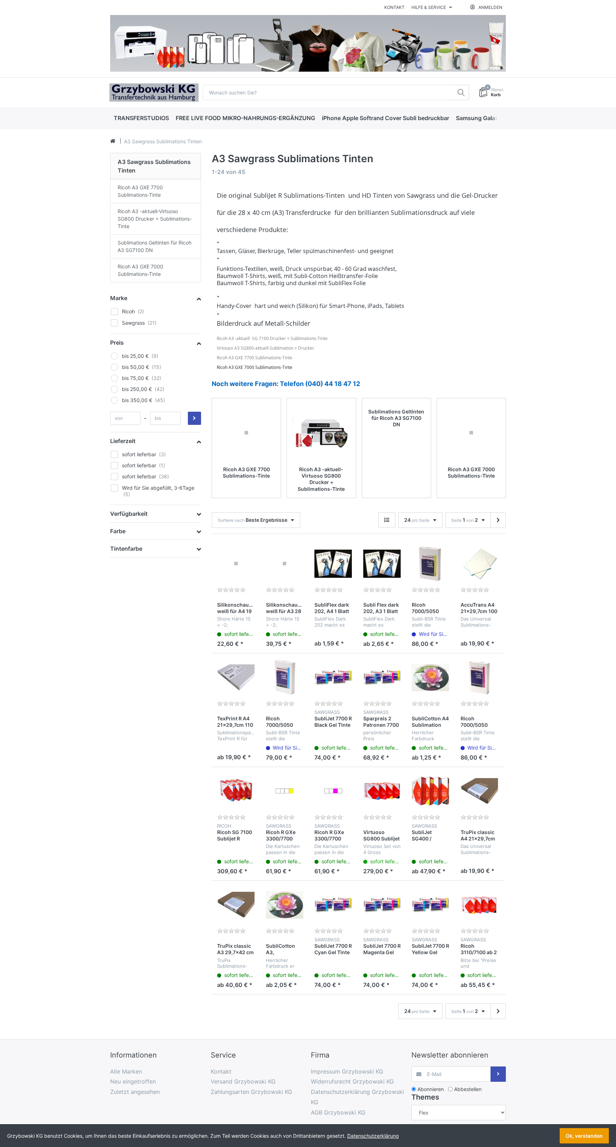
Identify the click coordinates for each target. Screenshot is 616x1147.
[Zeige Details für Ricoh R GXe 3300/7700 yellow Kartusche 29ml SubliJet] (285, 791)
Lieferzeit (122, 440)
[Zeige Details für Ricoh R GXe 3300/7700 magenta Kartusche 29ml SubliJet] (333, 791)
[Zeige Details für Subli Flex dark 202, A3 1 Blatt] (382, 564)
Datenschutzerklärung (373, 1136)
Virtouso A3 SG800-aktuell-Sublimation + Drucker (265, 348)
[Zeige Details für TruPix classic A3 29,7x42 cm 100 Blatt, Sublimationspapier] (236, 905)
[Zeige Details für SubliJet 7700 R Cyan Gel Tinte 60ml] (333, 905)
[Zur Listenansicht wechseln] (386, 520)
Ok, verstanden (584, 1136)
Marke (118, 298)
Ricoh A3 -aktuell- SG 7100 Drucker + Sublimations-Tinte (272, 338)
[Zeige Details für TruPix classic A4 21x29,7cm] (479, 791)
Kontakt (394, 7)
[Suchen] (461, 92)
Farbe (117, 531)
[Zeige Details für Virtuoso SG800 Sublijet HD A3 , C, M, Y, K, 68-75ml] (382, 791)
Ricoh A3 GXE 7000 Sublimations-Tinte (254, 367)
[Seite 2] (498, 520)
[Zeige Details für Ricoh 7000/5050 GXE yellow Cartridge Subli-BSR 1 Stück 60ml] (431, 564)
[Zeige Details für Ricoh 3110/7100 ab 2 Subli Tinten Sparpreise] (479, 905)
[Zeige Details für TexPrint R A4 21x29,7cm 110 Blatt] (236, 677)
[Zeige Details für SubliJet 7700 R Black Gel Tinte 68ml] (333, 677)
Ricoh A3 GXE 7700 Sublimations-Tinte (254, 358)
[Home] (112, 141)
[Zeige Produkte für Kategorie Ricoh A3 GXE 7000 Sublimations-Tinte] (471, 433)
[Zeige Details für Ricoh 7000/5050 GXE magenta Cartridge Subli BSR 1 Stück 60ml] (479, 677)
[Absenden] (498, 1074)
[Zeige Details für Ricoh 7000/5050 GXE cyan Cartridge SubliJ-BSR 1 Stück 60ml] (285, 677)
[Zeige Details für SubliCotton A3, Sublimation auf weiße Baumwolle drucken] (285, 905)
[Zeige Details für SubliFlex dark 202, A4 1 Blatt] (333, 564)
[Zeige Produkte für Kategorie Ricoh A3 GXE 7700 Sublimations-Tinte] (246, 433)
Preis (117, 342)
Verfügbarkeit (129, 513)
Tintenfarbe (126, 548)
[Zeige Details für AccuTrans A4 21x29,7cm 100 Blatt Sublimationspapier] (479, 564)
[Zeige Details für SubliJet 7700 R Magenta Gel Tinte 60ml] (382, 905)
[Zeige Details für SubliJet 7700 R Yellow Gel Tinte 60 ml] (431, 905)
